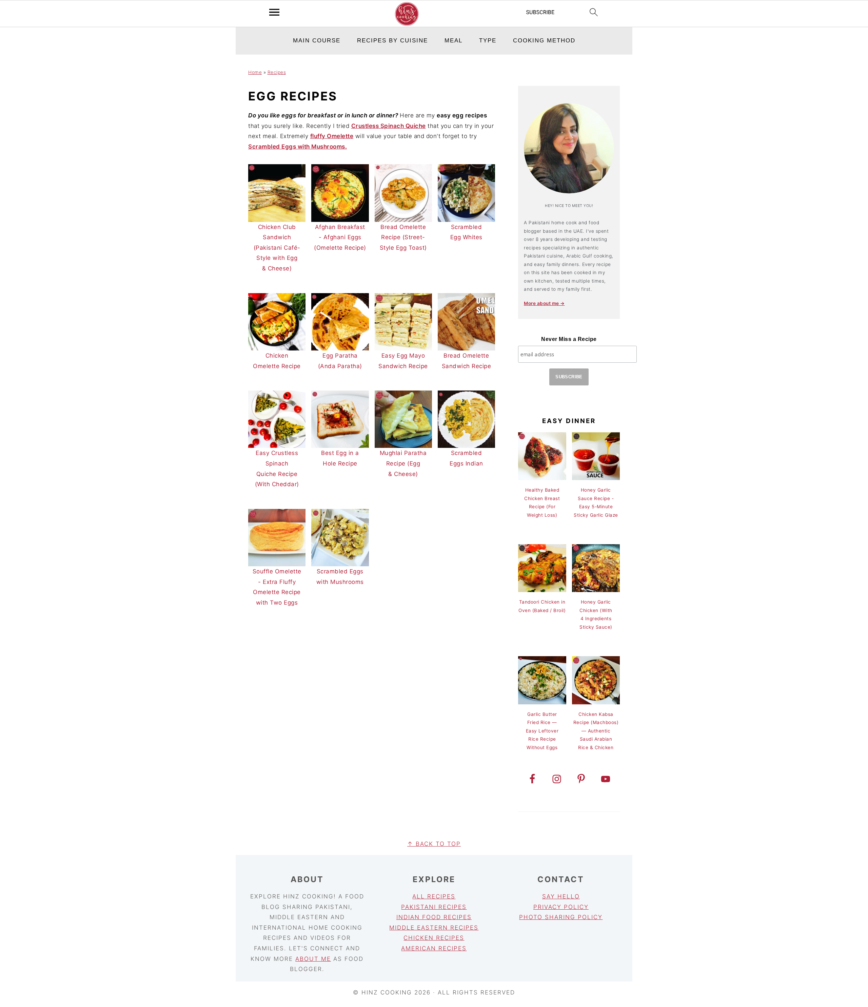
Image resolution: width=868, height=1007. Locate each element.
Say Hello (561, 896)
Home (255, 72)
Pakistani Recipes (434, 907)
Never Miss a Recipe (569, 339)
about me (313, 958)
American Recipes (434, 948)
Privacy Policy (561, 907)
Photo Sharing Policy (561, 917)
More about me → (544, 303)
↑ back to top (434, 843)
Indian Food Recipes (434, 917)
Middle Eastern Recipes (433, 927)
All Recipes (433, 896)
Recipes (277, 72)
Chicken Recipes (433, 937)
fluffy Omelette (332, 136)
